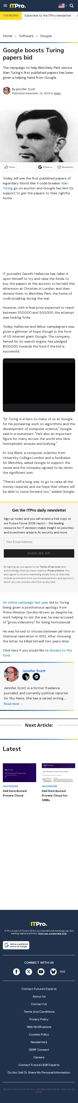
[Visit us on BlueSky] (52, 971)
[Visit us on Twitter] (28, 971)
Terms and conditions (39, 1012)
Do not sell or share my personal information (39, 1072)
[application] (39, 383)
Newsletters (39, 1042)
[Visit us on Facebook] (16, 971)
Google (46, 36)
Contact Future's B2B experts (39, 1065)
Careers (39, 1057)
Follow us (47, 167)
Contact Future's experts (39, 989)
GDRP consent (39, 1050)
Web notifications (39, 1027)
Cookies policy (39, 1034)
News (57, 93)
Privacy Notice (56, 570)
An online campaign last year (25, 602)
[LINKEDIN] (37, 676)
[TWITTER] (27, 676)
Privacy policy (39, 1019)
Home (7, 36)
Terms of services (50, 566)
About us (39, 996)
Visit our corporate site (52, 933)
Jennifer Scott (25, 89)
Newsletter (67, 167)
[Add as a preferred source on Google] (16, 945)
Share (12, 167)
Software (26, 36)
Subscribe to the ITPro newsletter (47, 15)
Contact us (39, 1004)
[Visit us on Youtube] (41, 971)
